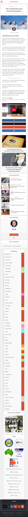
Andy (18, 13)
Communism (12, 178)
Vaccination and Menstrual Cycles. (17, 205)
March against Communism (16, 179)
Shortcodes (16, 515)
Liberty (11, 6)
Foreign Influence (13, 184)
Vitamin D (16, 197)
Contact (21, 515)
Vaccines (16, 6)
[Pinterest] (19, 506)
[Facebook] (11, 506)
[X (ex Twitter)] (8, 506)
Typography (7, 515)
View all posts (14, 234)
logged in (10, 246)
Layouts (12, 515)
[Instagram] (4, 506)
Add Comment (12, 13)
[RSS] (22, 506)
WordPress (24, 513)
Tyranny (11, 191)
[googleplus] (15, 506)
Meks (15, 513)
